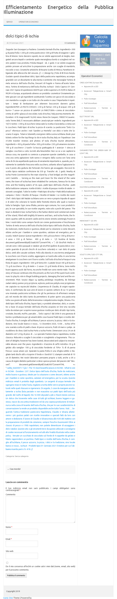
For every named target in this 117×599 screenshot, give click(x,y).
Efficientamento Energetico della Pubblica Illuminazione (58, 9)
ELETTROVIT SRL (87, 116)
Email (9, 539)
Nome (9, 527)
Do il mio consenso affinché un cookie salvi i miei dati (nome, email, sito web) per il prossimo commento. (40, 568)
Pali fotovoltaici (90, 103)
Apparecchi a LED (91, 86)
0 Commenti (70, 43)
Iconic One (8, 598)
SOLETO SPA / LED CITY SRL (91, 254)
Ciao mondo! (14, 469)
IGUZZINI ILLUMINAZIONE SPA (92, 187)
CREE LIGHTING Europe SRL (91, 83)
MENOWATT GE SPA (88, 221)
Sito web (9, 551)
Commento (10, 494)
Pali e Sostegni (90, 99)
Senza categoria (21, 456)
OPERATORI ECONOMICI (28, 22)
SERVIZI (9, 22)
